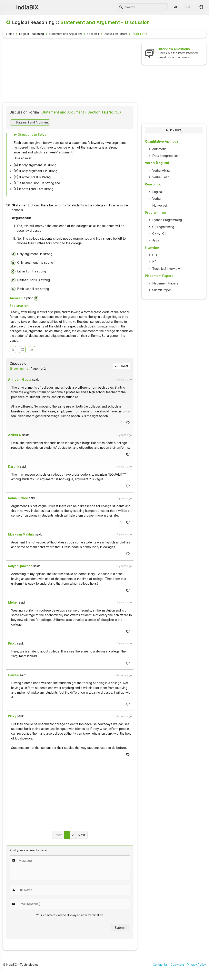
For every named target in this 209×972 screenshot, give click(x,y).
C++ (155, 234)
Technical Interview (166, 269)
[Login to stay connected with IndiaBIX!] (201, 7)
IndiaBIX (27, 7)
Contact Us (160, 964)
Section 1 (93, 33)
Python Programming (167, 220)
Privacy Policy (196, 964)
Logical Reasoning (31, 33)
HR (154, 262)
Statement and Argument (65, 33)
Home (10, 33)
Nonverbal (159, 205)
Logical (157, 192)
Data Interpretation (165, 156)
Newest (123, 365)
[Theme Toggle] (188, 7)
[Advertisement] (70, 70)
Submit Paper (161, 290)
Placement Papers (165, 283)
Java (155, 240)
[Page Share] (175, 7)
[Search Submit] (121, 7)
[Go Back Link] (13, 349)
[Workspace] (22, 349)
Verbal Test (160, 177)
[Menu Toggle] (8, 7)
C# (164, 234)
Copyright (177, 964)
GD (154, 255)
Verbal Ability (161, 170)
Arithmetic (159, 149)
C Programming (163, 227)
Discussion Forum (115, 33)
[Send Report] (32, 349)
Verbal (156, 199)
